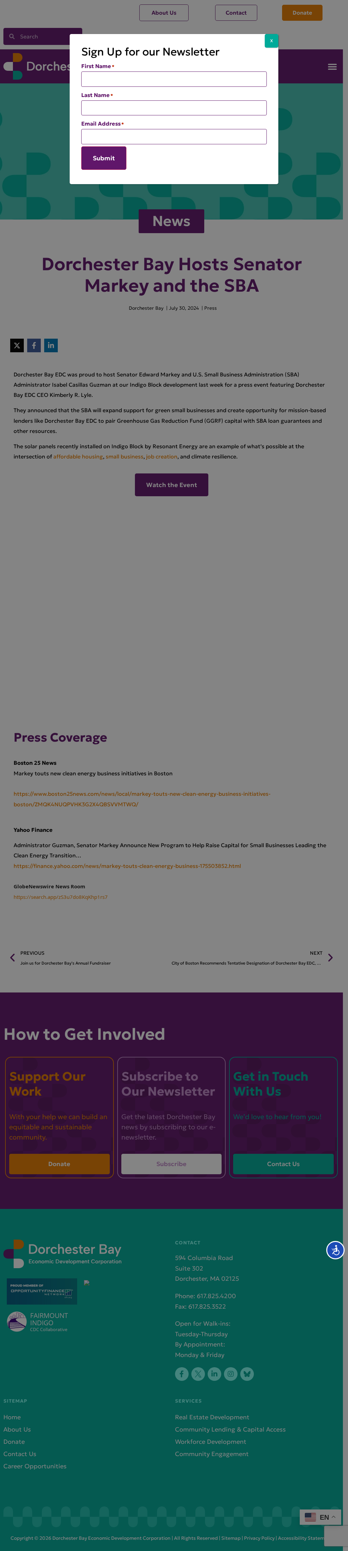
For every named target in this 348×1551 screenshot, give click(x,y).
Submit (104, 158)
